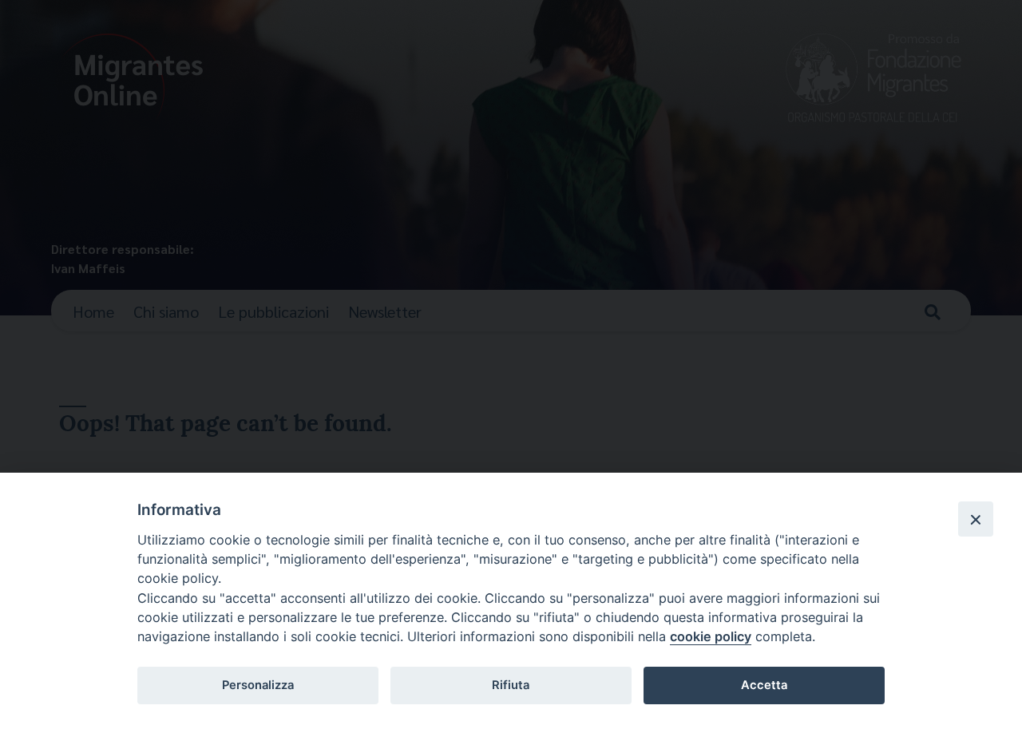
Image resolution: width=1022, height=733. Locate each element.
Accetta (764, 685)
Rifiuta (510, 685)
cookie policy (710, 636)
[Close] (975, 519)
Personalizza (258, 685)
